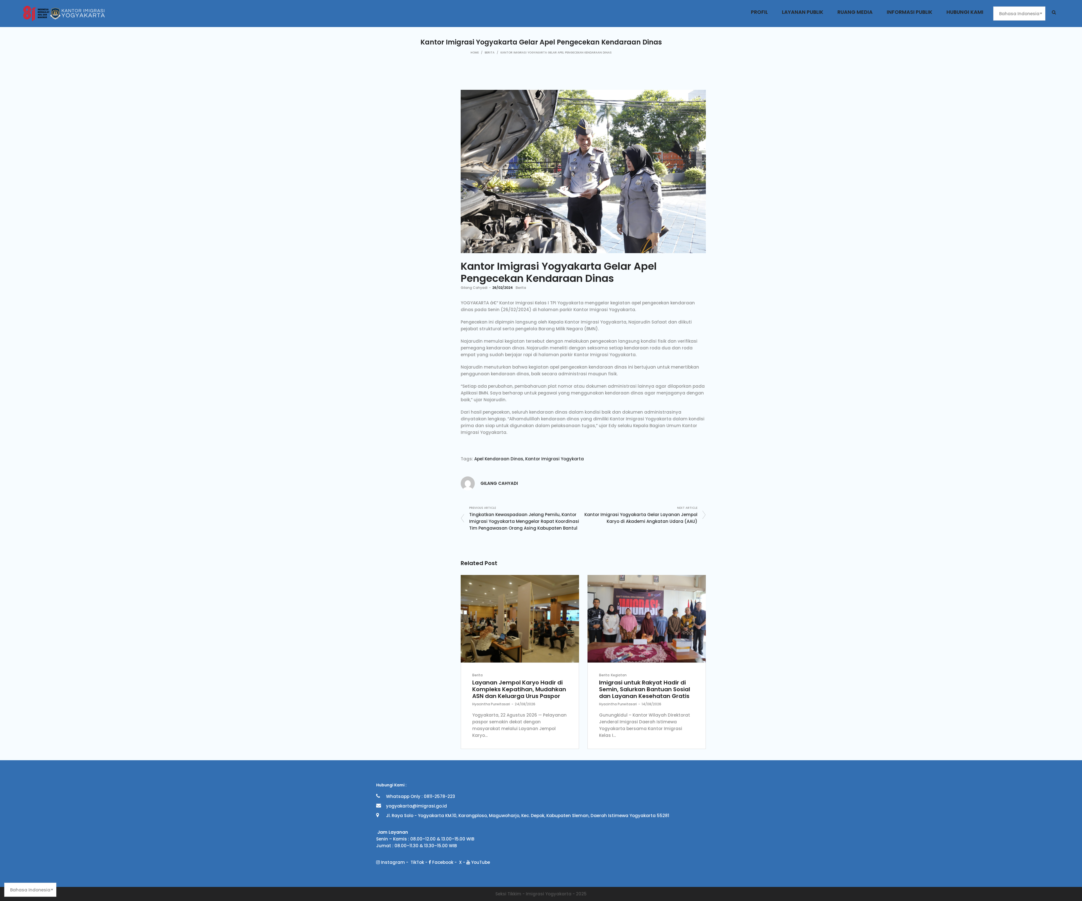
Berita (490, 52)
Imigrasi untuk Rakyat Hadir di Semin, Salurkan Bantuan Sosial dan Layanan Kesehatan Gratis (644, 689)
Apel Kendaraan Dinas (498, 459)
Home (475, 52)
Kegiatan (619, 675)
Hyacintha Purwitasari (491, 704)
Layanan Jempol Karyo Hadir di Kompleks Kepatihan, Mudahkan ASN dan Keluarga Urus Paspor (519, 689)
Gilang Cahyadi (474, 287)
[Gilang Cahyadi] (468, 483)
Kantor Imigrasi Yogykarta (554, 459)
